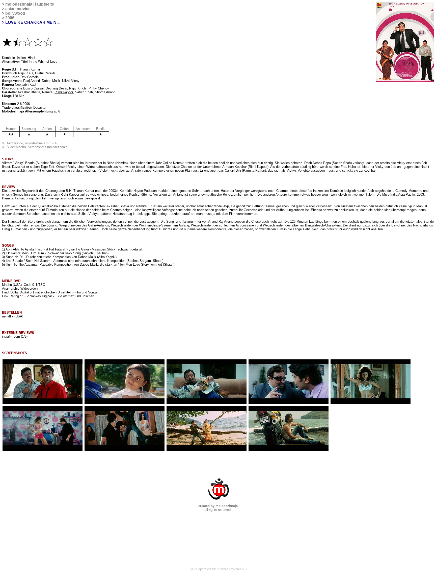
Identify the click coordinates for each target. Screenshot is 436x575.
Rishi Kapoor (63, 92)
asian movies (18, 9)
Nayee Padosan (145, 191)
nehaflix (7, 316)
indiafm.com (11, 336)
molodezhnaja (18, 4)
